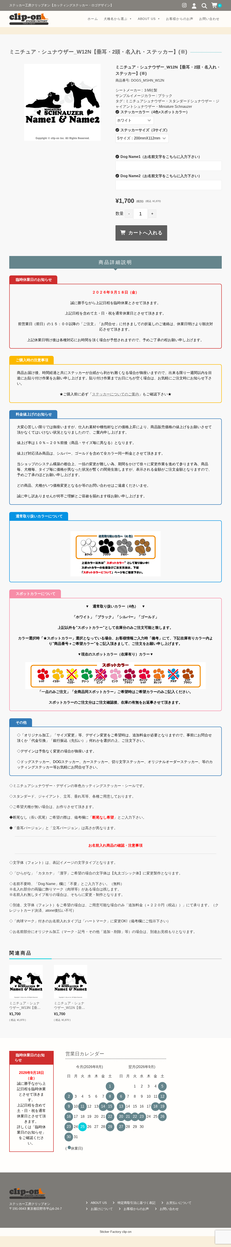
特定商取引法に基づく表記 (136, 1203)
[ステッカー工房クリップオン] (29, 19)
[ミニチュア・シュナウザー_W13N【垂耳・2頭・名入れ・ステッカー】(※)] (26, 981)
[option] (62, 102)
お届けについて (102, 1209)
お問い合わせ (209, 19)
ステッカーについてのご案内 (115, 394)
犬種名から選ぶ (115, 19)
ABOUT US (147, 19)
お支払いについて (179, 1203)
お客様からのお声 (179, 19)
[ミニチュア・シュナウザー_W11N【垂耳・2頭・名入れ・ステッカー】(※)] (70, 981)
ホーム (93, 19)
